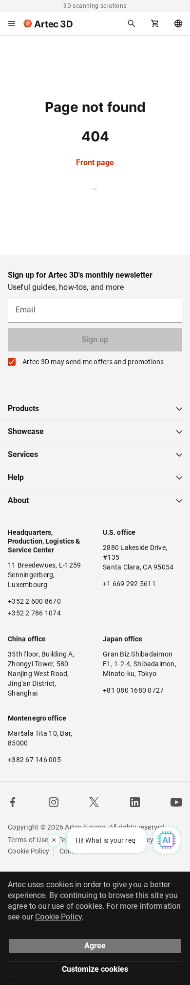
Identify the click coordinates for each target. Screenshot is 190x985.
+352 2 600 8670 (34, 601)
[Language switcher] (178, 23)
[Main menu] (11, 23)
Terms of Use (28, 840)
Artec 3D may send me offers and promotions (93, 362)
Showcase (26, 431)
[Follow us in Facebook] (13, 802)
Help (16, 477)
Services (23, 454)
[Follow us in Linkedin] (135, 802)
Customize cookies (95, 969)
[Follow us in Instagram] (53, 802)
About (18, 500)
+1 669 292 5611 (129, 584)
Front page (95, 162)
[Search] (131, 23)
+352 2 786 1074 (34, 613)
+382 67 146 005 (34, 760)
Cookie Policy (28, 851)
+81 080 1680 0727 (133, 690)
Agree (95, 945)
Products (23, 408)
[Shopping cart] (155, 23)
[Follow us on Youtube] (176, 802)
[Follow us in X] (94, 802)
